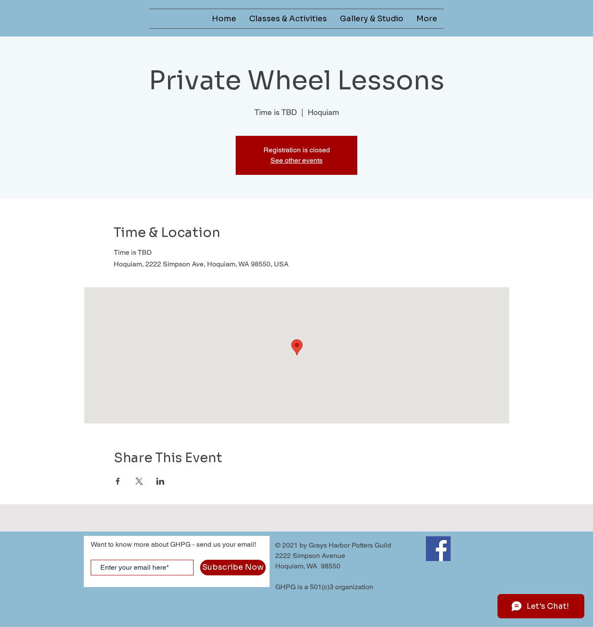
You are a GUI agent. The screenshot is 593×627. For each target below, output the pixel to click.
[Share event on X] (139, 481)
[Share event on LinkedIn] (160, 481)
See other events (296, 160)
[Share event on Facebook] (118, 481)
